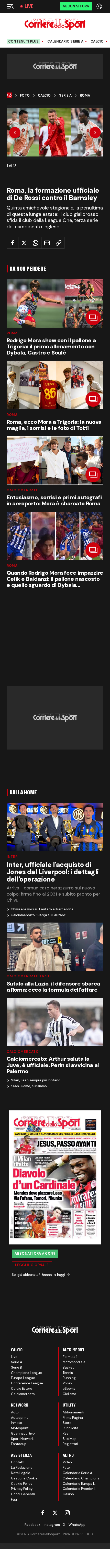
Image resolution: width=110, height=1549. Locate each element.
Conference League (27, 1383)
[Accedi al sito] (99, 6)
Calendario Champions (81, 1478)
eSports (69, 1388)
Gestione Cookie (24, 1478)
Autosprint (19, 1417)
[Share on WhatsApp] (35, 242)
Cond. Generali (23, 1494)
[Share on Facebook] (12, 242)
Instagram (52, 1524)
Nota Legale (20, 1473)
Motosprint (19, 1428)
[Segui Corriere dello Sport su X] (55, 1513)
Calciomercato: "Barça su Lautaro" (38, 915)
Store (67, 1423)
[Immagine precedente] (14, 132)
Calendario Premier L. (79, 1489)
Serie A (65, 96)
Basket (68, 1367)
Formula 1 (70, 1357)
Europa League (23, 1378)
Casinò (68, 1494)
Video (67, 1462)
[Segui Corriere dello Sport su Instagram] (67, 1513)
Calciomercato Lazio (29, 976)
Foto (25, 96)
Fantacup (18, 1444)
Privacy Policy (21, 1489)
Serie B (16, 1367)
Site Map (69, 1439)
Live (29, 6)
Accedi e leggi (53, 1274)
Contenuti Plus (23, 41)
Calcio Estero (21, 1388)
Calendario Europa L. (79, 1483)
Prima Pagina (73, 1417)
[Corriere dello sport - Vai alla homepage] (55, 24)
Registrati (70, 1444)
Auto (15, 1412)
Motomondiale (74, 1362)
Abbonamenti (73, 1412)
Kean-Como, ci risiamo (29, 1086)
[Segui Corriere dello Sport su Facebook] (43, 1513)
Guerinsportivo (23, 1433)
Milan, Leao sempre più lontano (35, 1080)
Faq (14, 1499)
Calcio (97, 42)
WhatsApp (77, 1524)
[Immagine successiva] (95, 132)
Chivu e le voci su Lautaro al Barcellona (42, 909)
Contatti (17, 1462)
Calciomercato (23, 490)
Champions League (26, 1373)
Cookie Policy (21, 1483)
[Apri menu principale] (10, 6)
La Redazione (21, 1467)
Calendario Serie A (65, 42)
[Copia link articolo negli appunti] (58, 242)
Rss (65, 1433)
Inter (12, 856)
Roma (85, 96)
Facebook (32, 1524)
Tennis (68, 1373)
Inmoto (16, 1423)
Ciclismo (69, 1394)
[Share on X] (24, 242)
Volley (67, 1383)
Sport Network (22, 1439)
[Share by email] (47, 242)
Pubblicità (70, 1428)
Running (69, 1378)
